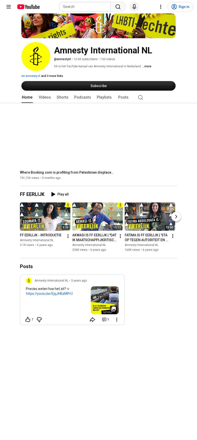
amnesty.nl (32, 76)
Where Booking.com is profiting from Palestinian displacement (68, 172)
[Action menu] (117, 319)
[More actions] (68, 236)
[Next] (176, 217)
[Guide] (9, 7)
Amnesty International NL (37, 240)
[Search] (118, 7)
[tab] (27, 97)
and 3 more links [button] (52, 76)
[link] (72, 301)
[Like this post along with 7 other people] (28, 319)
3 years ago (79, 280)
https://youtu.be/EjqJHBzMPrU (49, 293)
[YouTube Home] (28, 6)
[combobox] (86, 7)
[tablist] (98, 97)
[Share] (92, 319)
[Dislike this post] (39, 319)
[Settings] (161, 7)
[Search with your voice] (134, 7)
